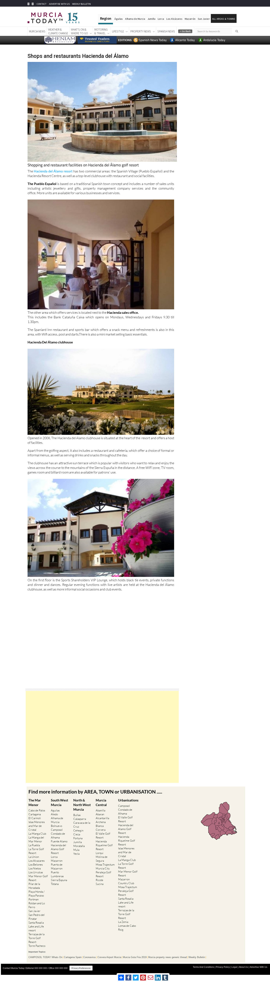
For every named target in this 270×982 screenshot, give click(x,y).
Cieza (76, 834)
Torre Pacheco (36, 946)
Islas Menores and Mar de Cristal (36, 825)
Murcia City (103, 868)
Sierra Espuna (59, 880)
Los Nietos (34, 868)
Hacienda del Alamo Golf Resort (58, 849)
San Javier (204, 18)
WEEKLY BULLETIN (81, 4)
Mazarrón (190, 18)
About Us (243, 967)
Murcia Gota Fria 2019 (135, 957)
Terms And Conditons (203, 967)
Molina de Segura (101, 858)
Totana (55, 884)
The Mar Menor (34, 802)
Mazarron (56, 860)
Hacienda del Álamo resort (53, 171)
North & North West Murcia (82, 804)
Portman (33, 899)
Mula (76, 850)
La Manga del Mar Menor (36, 839)
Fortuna (77, 838)
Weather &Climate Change (58, 31)
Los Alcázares (174, 18)
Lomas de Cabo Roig (127, 927)
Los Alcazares (36, 860)
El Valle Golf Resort (103, 835)
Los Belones (35, 864)
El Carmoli (34, 818)
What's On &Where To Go (79, 31)
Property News (140, 31)
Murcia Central (101, 802)
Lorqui (99, 853)
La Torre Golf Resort (36, 851)
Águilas (118, 18)
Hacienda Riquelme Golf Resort (104, 845)
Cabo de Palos (36, 810)
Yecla (76, 853)
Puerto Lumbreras (57, 874)
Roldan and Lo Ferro (36, 905)
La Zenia (123, 922)
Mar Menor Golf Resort (38, 878)
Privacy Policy (223, 967)
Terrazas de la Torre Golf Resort (36, 938)
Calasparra (79, 819)
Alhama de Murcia (135, 18)
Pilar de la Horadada (34, 886)
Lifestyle (118, 31)
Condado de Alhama (58, 835)
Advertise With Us (258, 967)
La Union (33, 857)
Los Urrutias (35, 872)
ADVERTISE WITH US (59, 4)
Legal (234, 967)
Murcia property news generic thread (167, 957)
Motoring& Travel (101, 31)
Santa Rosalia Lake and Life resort (36, 926)
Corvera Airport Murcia (109, 957)
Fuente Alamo (59, 841)
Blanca (100, 826)
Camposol (57, 829)
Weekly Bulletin (196, 957)
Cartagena (34, 814)
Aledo (54, 814)
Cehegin (78, 830)
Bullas (76, 815)
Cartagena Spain (73, 957)
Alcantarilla (102, 818)
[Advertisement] (102, 737)
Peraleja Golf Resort (103, 874)
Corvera (100, 829)
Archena (101, 822)
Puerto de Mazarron (56, 866)
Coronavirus (89, 957)
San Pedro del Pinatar (36, 916)
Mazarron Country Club (126, 881)
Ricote (99, 880)
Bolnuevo (56, 826)
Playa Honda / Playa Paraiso (36, 893)
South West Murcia (59, 802)
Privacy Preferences (81, 968)
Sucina (99, 884)
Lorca (161, 18)
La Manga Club (37, 833)
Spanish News (166, 31)
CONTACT (41, 4)
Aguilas (55, 810)
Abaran (100, 814)
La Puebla (34, 845)
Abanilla (100, 810)
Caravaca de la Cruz (81, 824)
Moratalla (79, 846)
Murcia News (37, 31)
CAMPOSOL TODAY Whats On (45, 957)
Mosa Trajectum (105, 864)
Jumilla (151, 18)
